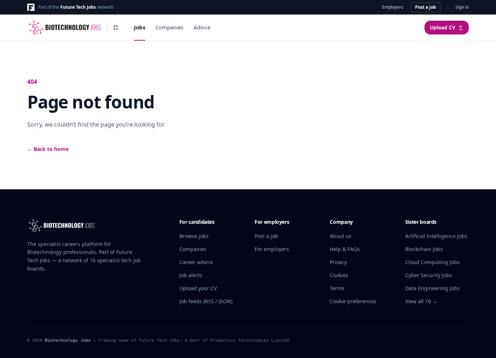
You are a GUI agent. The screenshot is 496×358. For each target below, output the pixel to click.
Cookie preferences (353, 301)
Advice (202, 27)
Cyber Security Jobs (428, 275)
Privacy (338, 262)
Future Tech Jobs (78, 7)
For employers (272, 249)
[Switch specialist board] (116, 27)
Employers (392, 7)
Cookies (339, 275)
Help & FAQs (345, 249)
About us (340, 236)
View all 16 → (421, 301)
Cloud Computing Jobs (432, 262)
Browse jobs (194, 236)
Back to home (48, 148)
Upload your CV (198, 288)
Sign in (462, 7)
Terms (337, 288)
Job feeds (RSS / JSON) (205, 301)
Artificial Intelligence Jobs (436, 236)
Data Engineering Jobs (432, 288)
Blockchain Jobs (424, 249)
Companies (169, 27)
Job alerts (190, 275)
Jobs (139, 27)
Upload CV (442, 27)
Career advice (196, 262)
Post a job (425, 7)
